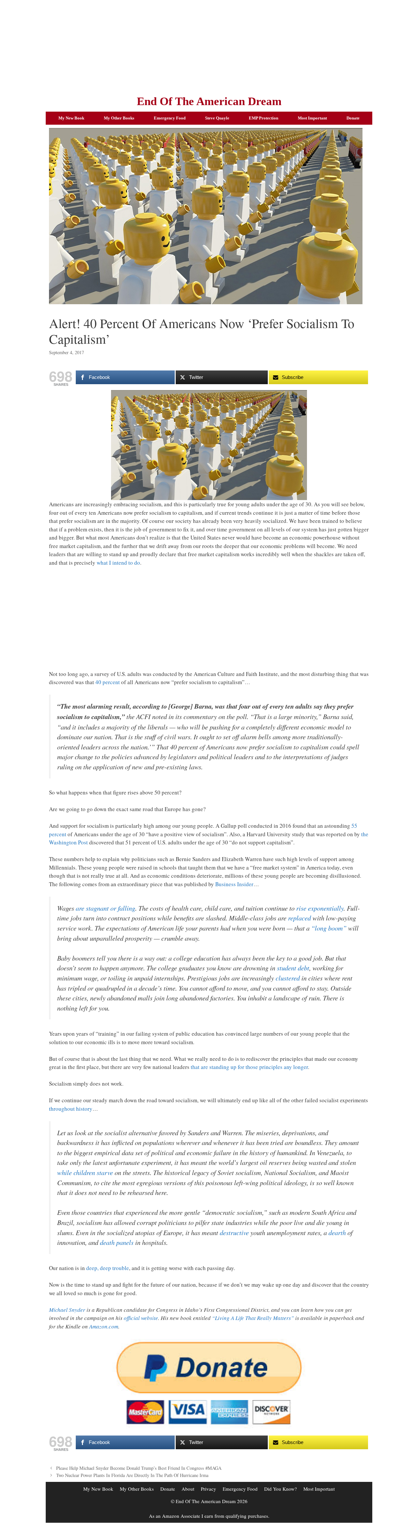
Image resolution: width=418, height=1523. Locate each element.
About (188, 1488)
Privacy (208, 1488)
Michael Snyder (67, 1309)
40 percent (107, 682)
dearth (337, 1232)
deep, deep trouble (107, 1268)
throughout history (70, 1108)
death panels (117, 1242)
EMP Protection (263, 118)
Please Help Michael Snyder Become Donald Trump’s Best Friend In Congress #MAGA (138, 1468)
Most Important (312, 118)
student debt (293, 967)
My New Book (71, 118)
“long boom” (328, 928)
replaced (299, 917)
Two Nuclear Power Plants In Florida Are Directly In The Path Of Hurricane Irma (132, 1475)
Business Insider (234, 884)
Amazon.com (103, 1326)
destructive (234, 1232)
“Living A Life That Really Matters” (253, 1318)
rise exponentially (320, 908)
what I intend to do (118, 562)
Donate (353, 118)
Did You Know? (280, 1488)
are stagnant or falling (105, 908)
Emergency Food (169, 118)
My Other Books (119, 118)
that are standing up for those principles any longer (249, 1067)
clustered (288, 977)
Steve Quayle (217, 118)
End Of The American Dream (209, 101)
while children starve (85, 1172)
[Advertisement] (209, 45)
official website (141, 1318)
